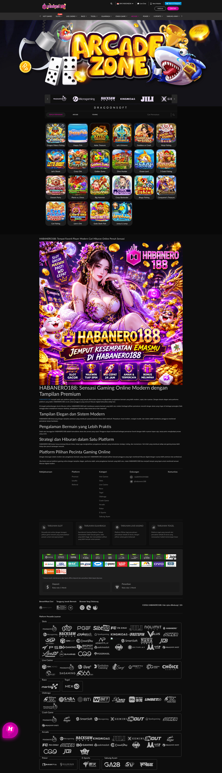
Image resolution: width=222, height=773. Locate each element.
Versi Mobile (156, 3)
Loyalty (74, 481)
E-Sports (157, 16)
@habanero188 (140, 481)
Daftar (173, 8)
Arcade (134, 16)
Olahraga (105, 16)
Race (83, 16)
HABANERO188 (45, 399)
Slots (58, 16)
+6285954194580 (141, 477)
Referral (75, 485)
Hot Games (47, 16)
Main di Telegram (174, 3)
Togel (93, 16)
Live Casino (71, 16)
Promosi (75, 477)
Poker (146, 16)
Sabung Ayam (172, 16)
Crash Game (120, 16)
